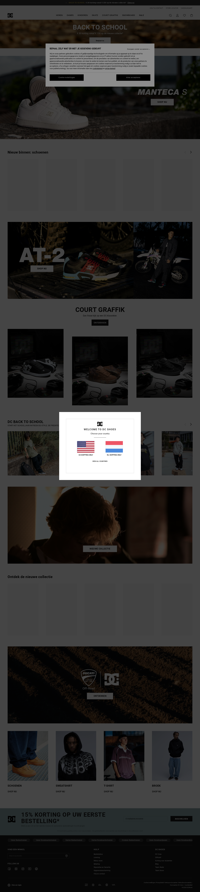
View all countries (99, 461)
